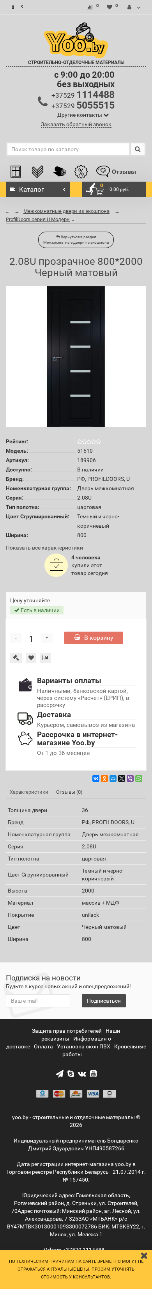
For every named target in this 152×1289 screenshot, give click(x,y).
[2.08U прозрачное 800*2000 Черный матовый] (76, 356)
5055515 (83, 105)
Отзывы (124, 171)
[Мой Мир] (113, 778)
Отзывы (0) (69, 792)
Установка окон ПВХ (83, 1046)
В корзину (98, 637)
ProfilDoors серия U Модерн (38, 219)
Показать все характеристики (44, 548)
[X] (121, 778)
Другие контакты (80, 115)
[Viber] (130, 778)
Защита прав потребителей (67, 1031)
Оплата (43, 1046)
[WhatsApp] (138, 778)
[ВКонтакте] (95, 778)
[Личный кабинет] (134, 7)
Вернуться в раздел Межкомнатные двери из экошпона (76, 240)
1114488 (83, 94)
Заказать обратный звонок (76, 124)
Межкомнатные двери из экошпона (66, 211)
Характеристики (29, 792)
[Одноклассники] (104, 778)
